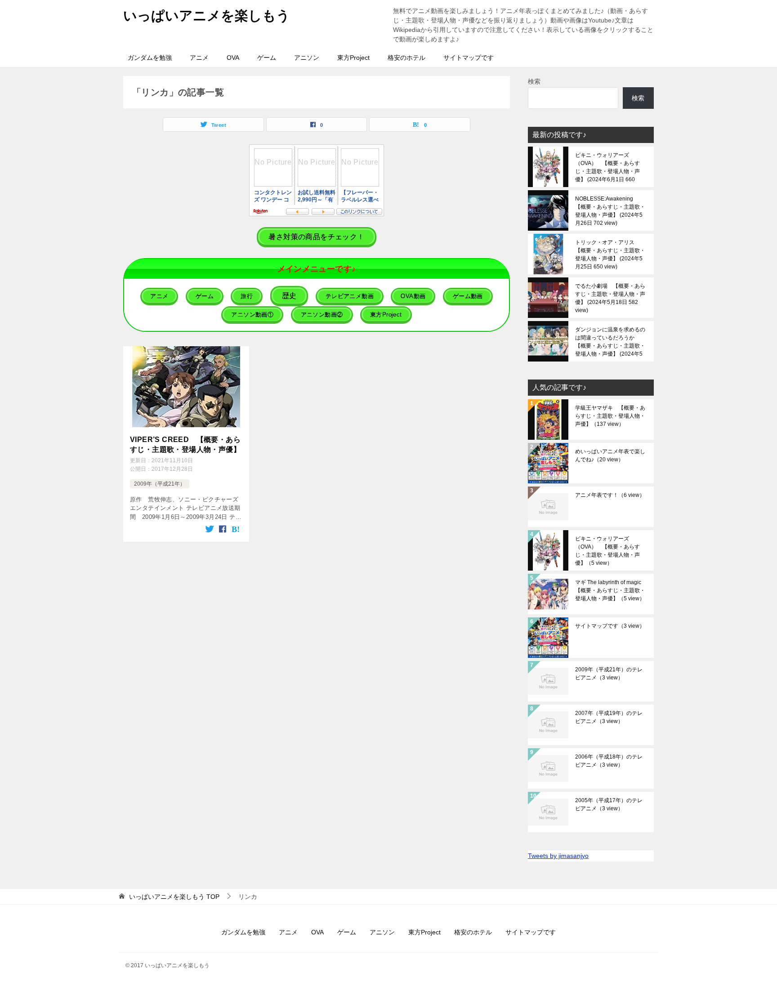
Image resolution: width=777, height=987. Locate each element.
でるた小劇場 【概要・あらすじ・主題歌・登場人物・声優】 (610, 298)
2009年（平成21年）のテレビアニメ (609, 673)
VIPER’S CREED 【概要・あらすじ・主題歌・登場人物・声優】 (185, 444)
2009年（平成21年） (159, 484)
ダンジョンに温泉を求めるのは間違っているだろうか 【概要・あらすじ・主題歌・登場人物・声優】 (610, 341)
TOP (174, 896)
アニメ (199, 57)
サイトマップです (468, 57)
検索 (534, 81)
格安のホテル (406, 57)
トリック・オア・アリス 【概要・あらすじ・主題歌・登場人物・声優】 (610, 254)
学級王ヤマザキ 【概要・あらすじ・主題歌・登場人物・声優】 (610, 416)
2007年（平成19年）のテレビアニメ (609, 717)
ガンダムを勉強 (150, 57)
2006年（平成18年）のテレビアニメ (609, 761)
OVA (233, 57)
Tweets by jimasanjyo (558, 855)
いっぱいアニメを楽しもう (206, 15)
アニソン (306, 57)
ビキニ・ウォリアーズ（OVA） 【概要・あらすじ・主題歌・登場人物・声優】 (607, 167)
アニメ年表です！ (610, 495)
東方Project (353, 57)
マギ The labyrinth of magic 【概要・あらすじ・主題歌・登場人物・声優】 (611, 590)
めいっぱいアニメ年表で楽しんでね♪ (610, 455)
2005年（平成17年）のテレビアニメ (609, 804)
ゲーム (266, 57)
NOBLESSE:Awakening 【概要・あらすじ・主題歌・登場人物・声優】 (610, 211)
